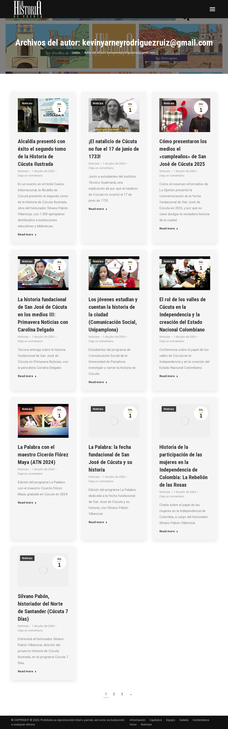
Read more (25, 234)
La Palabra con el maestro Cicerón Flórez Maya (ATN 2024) (43, 454)
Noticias (27, 103)
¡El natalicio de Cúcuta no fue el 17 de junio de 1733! (114, 149)
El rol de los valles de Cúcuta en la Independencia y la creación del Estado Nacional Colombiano (182, 314)
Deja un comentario (30, 175)
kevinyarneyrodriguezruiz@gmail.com (147, 43)
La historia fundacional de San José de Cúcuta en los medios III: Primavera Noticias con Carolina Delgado (43, 314)
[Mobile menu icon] (212, 9)
